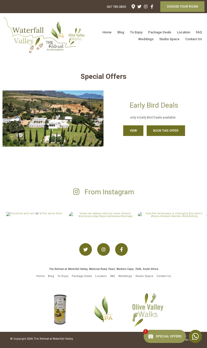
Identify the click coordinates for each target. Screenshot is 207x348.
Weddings (145, 39)
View (133, 130)
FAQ (199, 32)
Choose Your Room (182, 6)
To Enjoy (136, 32)
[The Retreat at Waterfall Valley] (48, 35)
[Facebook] (152, 7)
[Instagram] (146, 7)
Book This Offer (165, 130)
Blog (120, 32)
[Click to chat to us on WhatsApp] (195, 336)
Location (183, 32)
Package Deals (159, 32)
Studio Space (169, 39)
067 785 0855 (116, 6)
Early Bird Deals (154, 105)
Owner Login (188, 339)
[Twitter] (139, 7)
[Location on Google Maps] (133, 6)
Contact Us (193, 39)
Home (107, 32)
